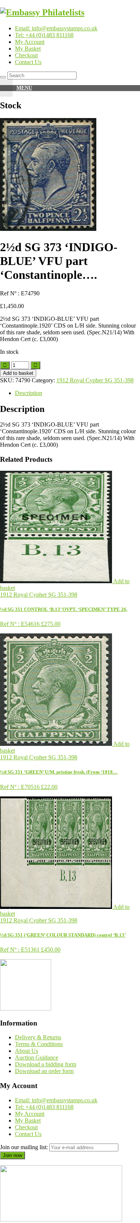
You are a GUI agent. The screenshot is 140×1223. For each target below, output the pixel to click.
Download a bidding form (45, 1064)
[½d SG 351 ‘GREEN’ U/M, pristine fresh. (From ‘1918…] (56, 744)
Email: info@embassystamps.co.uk (56, 28)
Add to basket (18, 373)
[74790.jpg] (48, 229)
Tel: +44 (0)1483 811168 (44, 35)
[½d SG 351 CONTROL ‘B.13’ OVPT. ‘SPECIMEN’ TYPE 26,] (56, 581)
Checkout (26, 55)
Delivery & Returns (38, 1037)
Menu (24, 88)
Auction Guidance (36, 1057)
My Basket (28, 48)
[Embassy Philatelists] (42, 12)
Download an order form (44, 1071)
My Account (29, 42)
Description (28, 393)
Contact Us (28, 62)
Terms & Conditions (39, 1044)
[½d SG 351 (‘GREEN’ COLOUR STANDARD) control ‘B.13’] (56, 907)
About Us (26, 1051)
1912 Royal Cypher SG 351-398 (95, 380)
